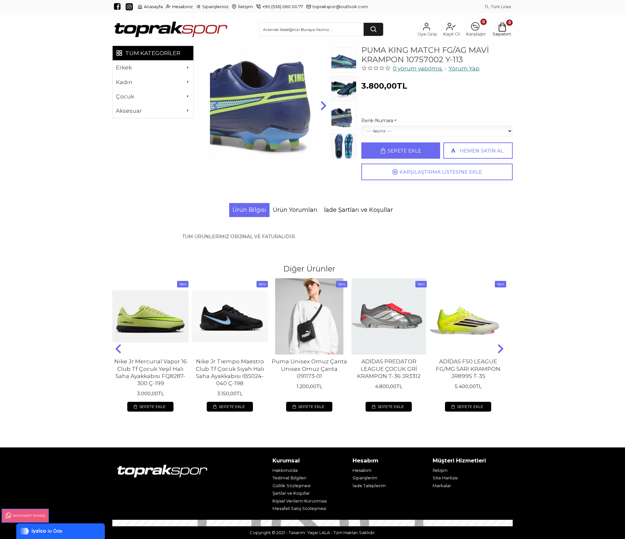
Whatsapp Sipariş (29, 516)
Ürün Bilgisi (249, 209)
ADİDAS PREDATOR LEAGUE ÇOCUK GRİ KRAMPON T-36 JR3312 (389, 368)
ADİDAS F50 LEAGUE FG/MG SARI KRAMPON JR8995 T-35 (468, 368)
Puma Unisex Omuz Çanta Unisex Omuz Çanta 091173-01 (309, 368)
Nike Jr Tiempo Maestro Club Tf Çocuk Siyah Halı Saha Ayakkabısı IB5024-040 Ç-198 (230, 372)
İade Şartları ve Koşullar (358, 209)
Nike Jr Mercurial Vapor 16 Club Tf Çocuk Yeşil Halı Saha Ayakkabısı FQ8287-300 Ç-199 (150, 372)
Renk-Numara (377, 121)
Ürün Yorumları (295, 209)
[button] (215, 105)
